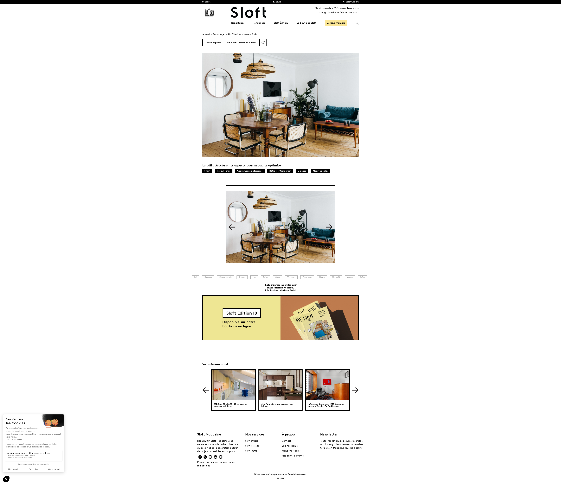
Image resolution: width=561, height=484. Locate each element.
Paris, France (223, 171)
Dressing (242, 277)
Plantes (322, 277)
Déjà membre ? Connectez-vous (337, 8)
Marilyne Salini (320, 171)
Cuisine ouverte (225, 277)
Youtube (210, 457)
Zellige (362, 277)
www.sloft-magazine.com (273, 474)
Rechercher (357, 23)
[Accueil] (248, 12)
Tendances (259, 23)
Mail (220, 457)
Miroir (277, 277)
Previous (231, 227)
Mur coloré (291, 277)
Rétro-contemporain (280, 171)
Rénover (277, 2)
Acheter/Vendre (351, 2)
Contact (286, 441)
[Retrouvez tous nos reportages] (209, 12)
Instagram (200, 457)
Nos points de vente (293, 456)
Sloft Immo (251, 451)
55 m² (207, 171)
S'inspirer (206, 2)
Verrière (350, 277)
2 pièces (302, 171)
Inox (254, 277)
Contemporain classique (250, 171)
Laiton (265, 277)
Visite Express (213, 43)
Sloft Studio (251, 441)
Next (329, 227)
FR (278, 478)
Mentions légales (291, 451)
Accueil (206, 34)
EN (282, 478)
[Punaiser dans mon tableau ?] (263, 42)
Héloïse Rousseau (284, 288)
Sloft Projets (252, 446)
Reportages (237, 23)
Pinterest (205, 457)
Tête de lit (336, 277)
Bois (195, 277)
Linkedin (215, 457)
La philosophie (290, 446)
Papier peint (307, 277)
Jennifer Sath (289, 285)
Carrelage (208, 277)
